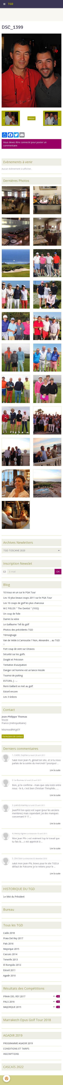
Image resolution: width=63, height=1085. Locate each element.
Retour (31, 118)
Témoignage (9, 635)
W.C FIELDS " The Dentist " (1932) (21, 608)
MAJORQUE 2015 (31, 1007)
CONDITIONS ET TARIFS (16, 1048)
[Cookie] (6, 1078)
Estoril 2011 (9, 970)
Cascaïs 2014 (10, 954)
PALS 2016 (31, 1001)
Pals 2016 (8, 943)
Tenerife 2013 (10, 959)
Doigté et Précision (13, 659)
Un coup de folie (11, 613)
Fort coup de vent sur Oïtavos (19, 648)
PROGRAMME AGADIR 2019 (18, 1043)
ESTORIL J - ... (10, 680)
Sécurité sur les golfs (14, 654)
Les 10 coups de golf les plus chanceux (23, 603)
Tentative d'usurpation (15, 664)
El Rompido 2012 (12, 964)
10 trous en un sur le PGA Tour (19, 592)
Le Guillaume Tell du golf (16, 624)
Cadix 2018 (9, 932)
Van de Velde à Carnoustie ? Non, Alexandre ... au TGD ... (31, 642)
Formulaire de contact (13, 736)
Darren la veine (11, 619)
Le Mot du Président (14, 896)
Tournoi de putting (13, 675)
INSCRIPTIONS (11, 1053)
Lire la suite (55, 770)
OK (58, 571)
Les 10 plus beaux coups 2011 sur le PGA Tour (27, 597)
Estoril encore (10, 691)
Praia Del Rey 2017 (13, 938)
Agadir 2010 (9, 975)
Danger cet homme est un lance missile (24, 670)
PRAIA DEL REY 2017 (31, 996)
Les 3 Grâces (10, 696)
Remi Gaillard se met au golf (18, 686)
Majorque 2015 (11, 948)
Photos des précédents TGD (18, 629)
